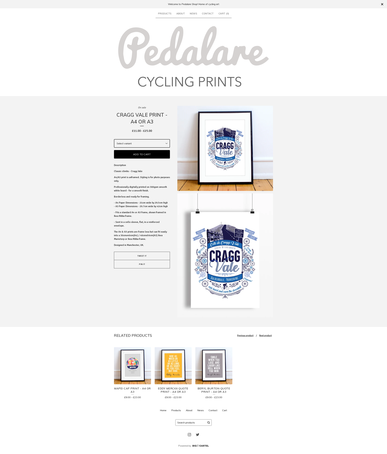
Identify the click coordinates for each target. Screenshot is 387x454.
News (193, 13)
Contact (208, 13)
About (180, 13)
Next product (265, 335)
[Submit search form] (208, 422)
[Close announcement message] (382, 4)
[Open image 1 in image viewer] (225, 148)
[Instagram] (189, 435)
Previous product (245, 335)
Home (163, 410)
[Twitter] (198, 435)
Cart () (224, 13)
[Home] (193, 56)
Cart (224, 410)
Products (165, 13)
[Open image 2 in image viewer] (225, 255)
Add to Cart (142, 154)
